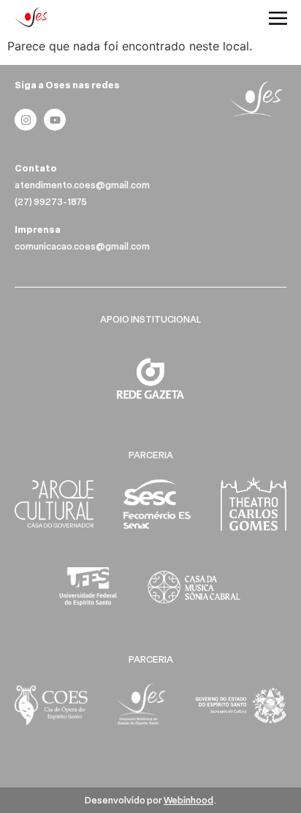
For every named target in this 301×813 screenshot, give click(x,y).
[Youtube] (55, 120)
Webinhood (188, 800)
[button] (278, 19)
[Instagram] (26, 120)
